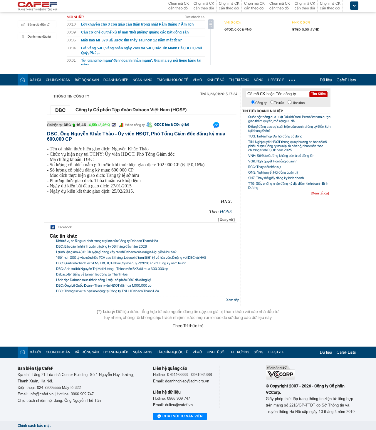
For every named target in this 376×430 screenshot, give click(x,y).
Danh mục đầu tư (39, 36)
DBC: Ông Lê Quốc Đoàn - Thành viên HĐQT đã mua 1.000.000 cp (104, 285)
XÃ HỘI (35, 80)
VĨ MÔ (197, 80)
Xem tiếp (232, 300)
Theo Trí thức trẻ (188, 325)
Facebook (65, 227)
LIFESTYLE (276, 80)
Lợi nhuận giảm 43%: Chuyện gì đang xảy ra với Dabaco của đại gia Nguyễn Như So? (116, 252)
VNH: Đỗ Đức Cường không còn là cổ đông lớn (281, 156)
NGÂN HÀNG (142, 80)
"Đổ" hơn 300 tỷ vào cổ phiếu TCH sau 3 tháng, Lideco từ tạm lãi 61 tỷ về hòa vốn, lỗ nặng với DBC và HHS (131, 258)
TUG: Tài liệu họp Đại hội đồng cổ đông (275, 136)
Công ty (261, 103)
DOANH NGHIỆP (115, 80)
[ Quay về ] (226, 220)
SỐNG (258, 80)
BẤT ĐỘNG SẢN (87, 80)
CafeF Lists (346, 80)
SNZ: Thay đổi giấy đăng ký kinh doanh (276, 178)
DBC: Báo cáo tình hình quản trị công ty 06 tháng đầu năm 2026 (101, 246)
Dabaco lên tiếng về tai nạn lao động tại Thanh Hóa (91, 274)
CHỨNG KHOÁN (58, 80)
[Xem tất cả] (320, 193)
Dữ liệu (326, 80)
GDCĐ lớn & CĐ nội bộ (171, 124)
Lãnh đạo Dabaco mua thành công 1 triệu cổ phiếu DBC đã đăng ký (103, 280)
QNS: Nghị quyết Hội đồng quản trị (273, 172)
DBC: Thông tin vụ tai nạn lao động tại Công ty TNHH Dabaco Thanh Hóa (107, 291)
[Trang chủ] (22, 80)
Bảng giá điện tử (38, 24)
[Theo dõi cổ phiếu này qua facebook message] (216, 126)
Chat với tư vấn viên (182, 416)
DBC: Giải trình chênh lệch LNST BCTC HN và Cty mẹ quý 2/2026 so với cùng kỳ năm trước (121, 263)
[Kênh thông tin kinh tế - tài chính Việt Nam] (38, 7)
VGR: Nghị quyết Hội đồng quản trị (272, 161)
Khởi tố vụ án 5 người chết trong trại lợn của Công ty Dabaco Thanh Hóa (107, 241)
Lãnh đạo (298, 103)
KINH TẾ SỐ (215, 80)
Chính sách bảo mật (34, 425)
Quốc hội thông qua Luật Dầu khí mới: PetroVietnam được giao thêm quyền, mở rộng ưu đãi (289, 119)
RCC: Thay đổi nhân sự (264, 167)
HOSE (226, 211)
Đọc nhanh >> (195, 17)
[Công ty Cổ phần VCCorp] (280, 378)
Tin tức (279, 103)
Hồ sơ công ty (135, 125)
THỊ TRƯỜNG (239, 80)
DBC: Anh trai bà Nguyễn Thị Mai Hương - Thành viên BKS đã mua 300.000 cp (112, 269)
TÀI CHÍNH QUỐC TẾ (172, 80)
